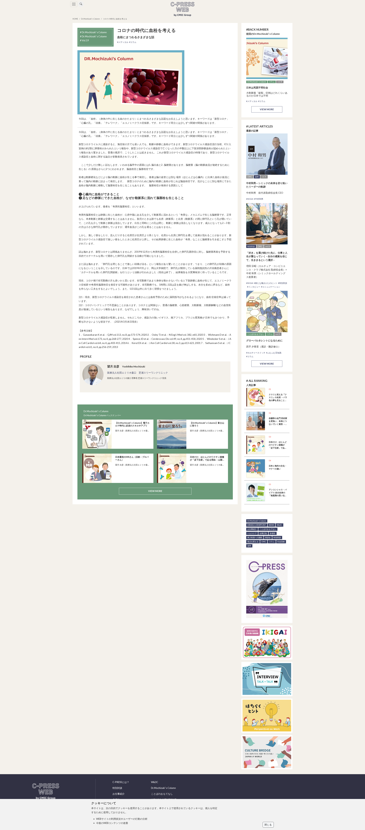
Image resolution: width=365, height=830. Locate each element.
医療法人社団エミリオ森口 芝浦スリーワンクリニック (137, 372)
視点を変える (252, 541)
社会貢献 (281, 541)
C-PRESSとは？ (120, 782)
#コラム (132, 42)
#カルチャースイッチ (255, 353)
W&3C (279, 525)
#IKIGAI (249, 199)
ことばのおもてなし (255, 334)
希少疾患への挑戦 (254, 537)
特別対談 (251, 246)
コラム (271, 82)
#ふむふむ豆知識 (273, 353)
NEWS (271, 525)
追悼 (257, 177)
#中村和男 (258, 199)
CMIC (249, 177)
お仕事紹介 (252, 529)
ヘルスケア (252, 533)
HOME (75, 19)
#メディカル (122, 42)
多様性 (272, 533)
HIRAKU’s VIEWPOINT (256, 525)
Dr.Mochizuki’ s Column (90, 19)
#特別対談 (282, 283)
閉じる (268, 824)
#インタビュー (253, 287)
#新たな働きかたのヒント (265, 283)
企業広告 (263, 533)
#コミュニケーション (270, 287)
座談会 (268, 537)
